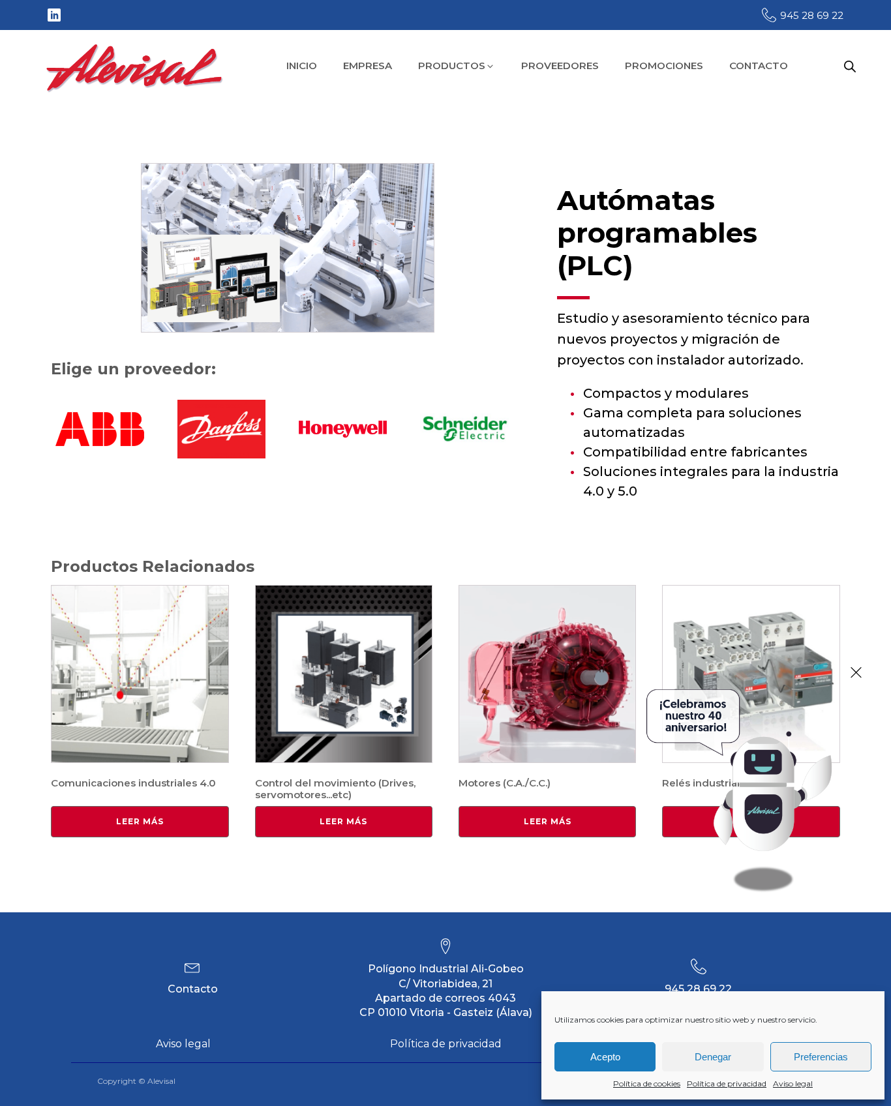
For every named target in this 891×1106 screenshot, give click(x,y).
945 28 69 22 (698, 989)
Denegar (713, 1056)
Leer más (140, 821)
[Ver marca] (100, 429)
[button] (456, 66)
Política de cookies (646, 1083)
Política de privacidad (726, 1083)
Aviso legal (793, 1083)
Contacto (193, 989)
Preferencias (821, 1056)
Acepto (605, 1056)
